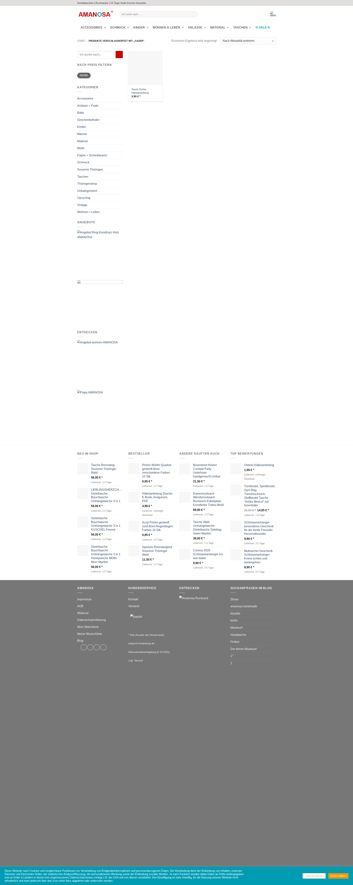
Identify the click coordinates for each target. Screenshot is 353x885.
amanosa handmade (243, 606)
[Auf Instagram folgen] (267, 3)
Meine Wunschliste (89, 633)
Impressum (84, 599)
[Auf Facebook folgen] (263, 3)
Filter (84, 75)
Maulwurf (236, 627)
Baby (80, 112)
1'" (232, 655)
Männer (82, 134)
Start (81, 41)
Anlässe (195, 27)
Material (217, 27)
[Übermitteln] (194, 14)
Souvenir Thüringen (90, 169)
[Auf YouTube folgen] (274, 3)
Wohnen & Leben (166, 27)
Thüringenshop (87, 183)
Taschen (240, 27)
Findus (234, 641)
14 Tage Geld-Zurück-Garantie (128, 2)
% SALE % (262, 27)
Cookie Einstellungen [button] (314, 876)
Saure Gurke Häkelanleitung (140, 91)
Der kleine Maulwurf (243, 649)
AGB (80, 606)
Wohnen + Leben (88, 212)
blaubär (235, 613)
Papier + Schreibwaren (92, 155)
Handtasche (238, 634)
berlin (234, 620)
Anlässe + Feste (87, 105)
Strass (234, 599)
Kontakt (133, 599)
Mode (81, 148)
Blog (80, 640)
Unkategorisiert (87, 190)
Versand (133, 606)
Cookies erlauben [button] (338, 876)
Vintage (82, 205)
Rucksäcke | (103, 2)
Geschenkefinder (88, 119)
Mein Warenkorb (88, 626)
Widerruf (82, 613)
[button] (254, 14)
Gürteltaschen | (86, 2)
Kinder (139, 27)
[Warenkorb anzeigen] (273, 14)
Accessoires (91, 27)
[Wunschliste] (263, 14)
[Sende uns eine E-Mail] (270, 3)
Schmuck (118, 27)
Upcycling (83, 198)
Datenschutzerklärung (91, 619)
